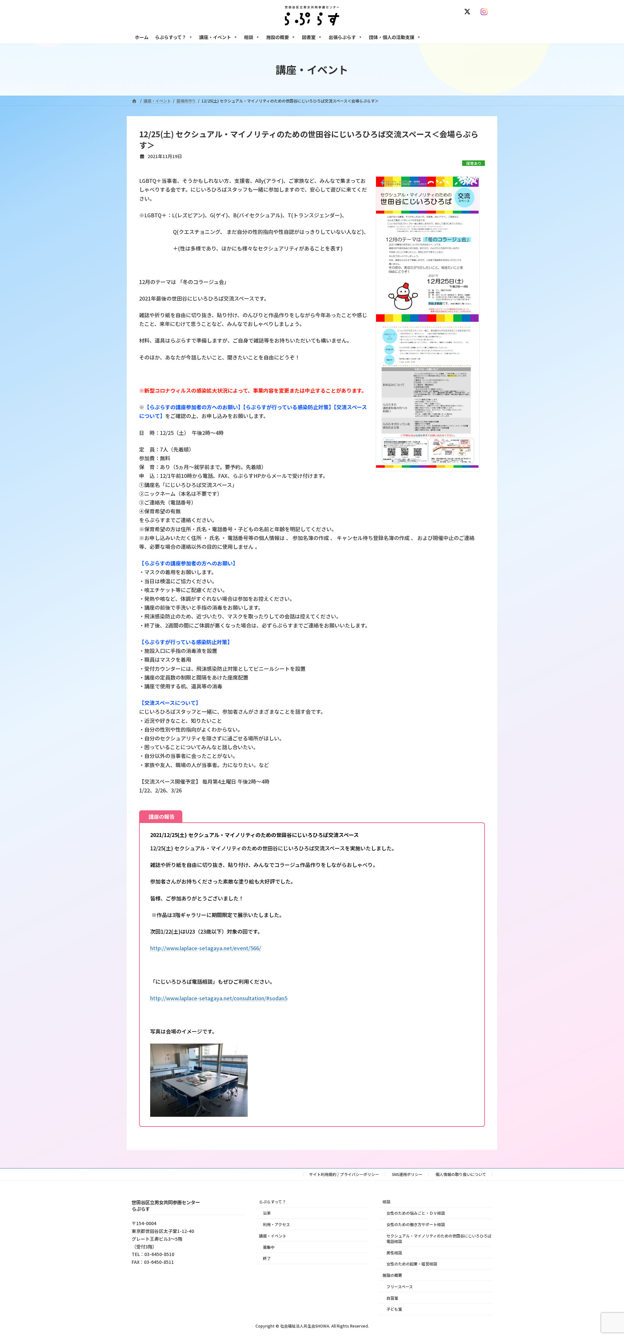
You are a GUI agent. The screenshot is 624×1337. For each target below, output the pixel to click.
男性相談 (394, 1252)
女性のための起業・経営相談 (411, 1263)
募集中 (269, 1246)
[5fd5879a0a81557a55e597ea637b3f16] (199, 1114)
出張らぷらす (342, 37)
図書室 (309, 37)
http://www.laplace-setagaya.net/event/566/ (205, 948)
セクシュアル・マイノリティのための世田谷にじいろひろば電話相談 (438, 1238)
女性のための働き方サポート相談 (415, 1224)
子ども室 (394, 1309)
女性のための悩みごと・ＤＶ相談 (415, 1213)
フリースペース (399, 1286)
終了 (267, 1258)
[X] (468, 11)
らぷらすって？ (170, 37)
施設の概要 (277, 37)
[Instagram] (485, 11)
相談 (248, 37)
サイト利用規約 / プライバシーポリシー (344, 1174)
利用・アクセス (276, 1224)
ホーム (142, 37)
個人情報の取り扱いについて (461, 1174)
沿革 (267, 1213)
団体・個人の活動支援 (391, 37)
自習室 (392, 1297)
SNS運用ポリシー (407, 1174)
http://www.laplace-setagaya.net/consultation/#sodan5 (218, 998)
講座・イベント (215, 37)
